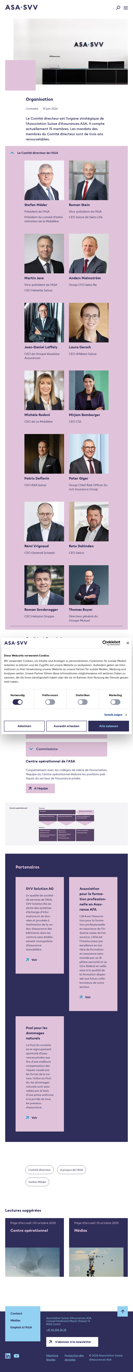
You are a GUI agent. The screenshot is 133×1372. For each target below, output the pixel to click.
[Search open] (119, 7)
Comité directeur (39, 1170)
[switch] (50, 702)
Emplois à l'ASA (21, 1327)
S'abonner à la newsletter (73, 1342)
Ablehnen (24, 726)
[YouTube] (16, 1357)
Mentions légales (52, 1357)
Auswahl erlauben (66, 726)
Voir (34, 960)
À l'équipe (41, 788)
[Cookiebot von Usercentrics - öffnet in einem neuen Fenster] (105, 643)
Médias (15, 1320)
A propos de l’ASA (71, 1170)
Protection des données (74, 1357)
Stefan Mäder (37, 1182)
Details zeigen (113, 714)
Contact (16, 1313)
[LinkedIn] (7, 1357)
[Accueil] (15, 8)
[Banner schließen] (128, 643)
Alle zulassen (108, 726)
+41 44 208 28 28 (56, 1329)
